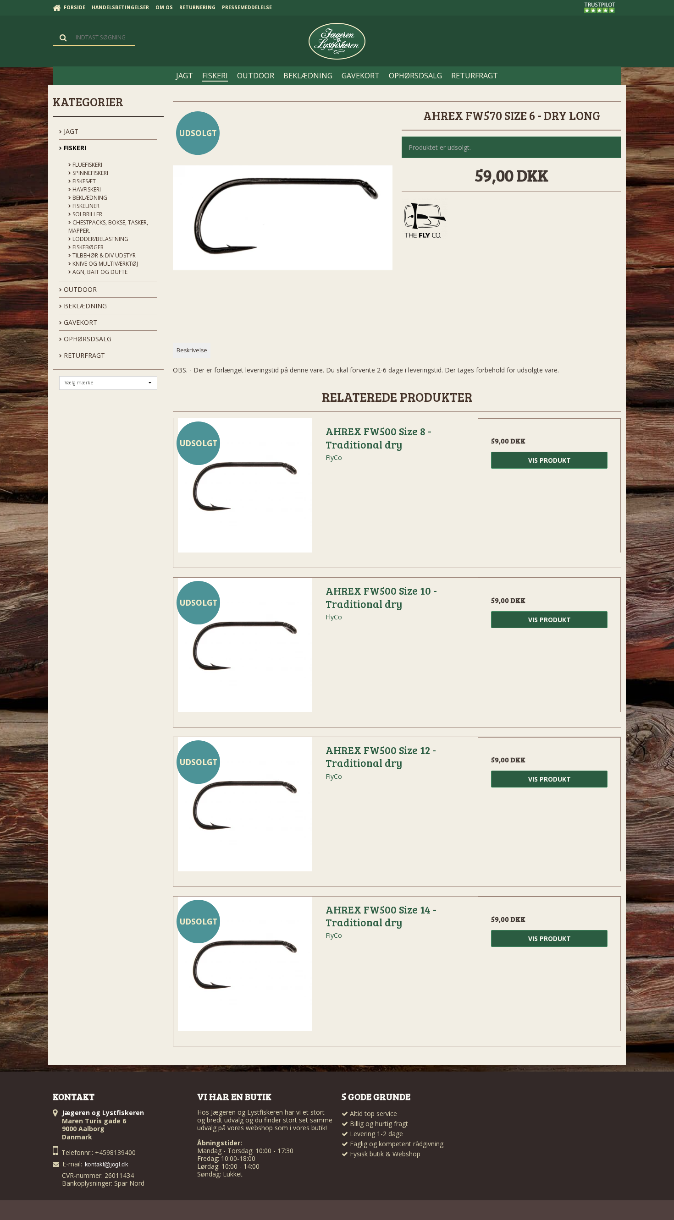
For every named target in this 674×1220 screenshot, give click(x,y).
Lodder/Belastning (99, 239)
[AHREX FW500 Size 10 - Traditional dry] (244, 649)
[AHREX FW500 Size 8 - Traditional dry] (244, 489)
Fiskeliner (85, 206)
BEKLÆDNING (84, 305)
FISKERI (74, 147)
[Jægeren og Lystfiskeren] (337, 41)
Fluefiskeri (86, 165)
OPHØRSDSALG (86, 338)
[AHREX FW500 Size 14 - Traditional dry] (244, 968)
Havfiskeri (86, 189)
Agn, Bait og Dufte (99, 272)
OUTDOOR (79, 289)
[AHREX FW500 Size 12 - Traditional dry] (244, 808)
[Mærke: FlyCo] (424, 221)
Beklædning (89, 198)
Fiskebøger (87, 247)
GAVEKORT (79, 322)
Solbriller (86, 214)
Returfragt (83, 355)
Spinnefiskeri (89, 173)
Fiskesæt (83, 181)
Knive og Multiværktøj (104, 264)
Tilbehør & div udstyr (103, 255)
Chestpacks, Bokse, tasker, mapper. (108, 227)
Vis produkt (549, 460)
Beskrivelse (192, 350)
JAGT (70, 131)
